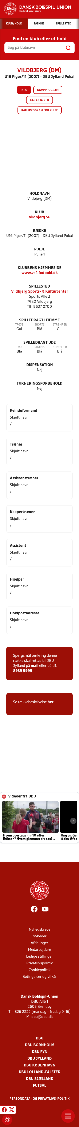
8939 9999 (22, 671)
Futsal (39, 1086)
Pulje (39, 249)
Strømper (60, 324)
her (51, 702)
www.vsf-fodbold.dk (39, 273)
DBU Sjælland (39, 1079)
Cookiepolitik (40, 970)
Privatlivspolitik (39, 963)
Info (24, 90)
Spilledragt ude (39, 343)
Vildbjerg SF (39, 217)
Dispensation (39, 365)
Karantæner (39, 100)
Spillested (39, 286)
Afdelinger (39, 943)
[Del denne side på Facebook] (4, 1110)
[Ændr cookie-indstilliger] (7, 1120)
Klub (39, 212)
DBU (39, 1038)
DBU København (39, 1065)
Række (39, 231)
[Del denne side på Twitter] (11, 1110)
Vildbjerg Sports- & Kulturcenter (39, 291)
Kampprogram (48, 90)
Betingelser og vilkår (40, 977)
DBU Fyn (39, 1052)
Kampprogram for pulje (39, 110)
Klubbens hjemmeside (40, 268)
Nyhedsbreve (39, 929)
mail (34, 666)
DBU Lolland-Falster (39, 1072)
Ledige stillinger (39, 956)
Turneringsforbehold (39, 383)
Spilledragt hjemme (39, 320)
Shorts (39, 324)
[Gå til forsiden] (35, 9)
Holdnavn (39, 194)
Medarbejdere (39, 950)
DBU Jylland (39, 1059)
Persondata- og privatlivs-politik (39, 1098)
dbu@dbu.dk (42, 1017)
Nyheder (40, 936)
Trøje (19, 324)
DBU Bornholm (39, 1045)
